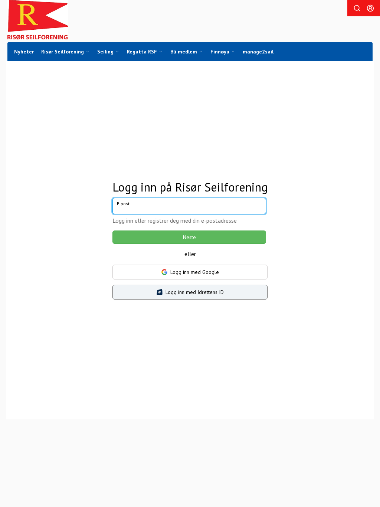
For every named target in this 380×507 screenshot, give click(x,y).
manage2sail (258, 51)
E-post (123, 203)
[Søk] (357, 8)
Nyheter (24, 51)
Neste (189, 237)
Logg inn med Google (194, 272)
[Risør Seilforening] (37, 20)
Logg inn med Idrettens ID (195, 292)
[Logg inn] (370, 8)
